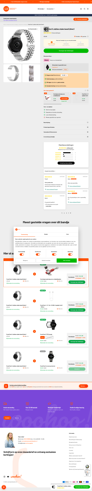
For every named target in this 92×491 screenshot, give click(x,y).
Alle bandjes (41, 8)
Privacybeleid (72, 466)
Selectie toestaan (46, 260)
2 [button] (64, 213)
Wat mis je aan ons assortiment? (77, 458)
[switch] (38, 254)
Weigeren (25, 260)
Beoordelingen (73, 464)
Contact (7, 418)
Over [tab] (67, 234)
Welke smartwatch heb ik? (11, 20)
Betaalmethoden (73, 442)
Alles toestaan (66, 260)
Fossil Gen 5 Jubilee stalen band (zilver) (36, 24)
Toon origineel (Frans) (52, 189)
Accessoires (50, 8)
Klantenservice (73, 437)
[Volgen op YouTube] (8, 477)
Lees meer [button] (48, 206)
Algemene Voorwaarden (75, 461)
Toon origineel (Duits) (75, 186)
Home (4, 24)
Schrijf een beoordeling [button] (66, 163)
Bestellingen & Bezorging (75, 439)
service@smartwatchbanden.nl (29, 441)
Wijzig (65, 69)
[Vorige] (85, 90)
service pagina (29, 443)
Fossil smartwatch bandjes (12, 24)
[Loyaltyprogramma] (4, 487)
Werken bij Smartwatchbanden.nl (77, 469)
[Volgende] (88, 90)
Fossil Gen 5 (55, 67)
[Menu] (90, 465)
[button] (48, 33)
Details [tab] (46, 234)
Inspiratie (71, 453)
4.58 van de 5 (70, 148)
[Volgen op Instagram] (4, 477)
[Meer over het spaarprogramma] (88, 36)
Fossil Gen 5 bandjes (23, 24)
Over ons (17, 418)
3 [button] (66, 213)
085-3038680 (27, 439)
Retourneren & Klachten (75, 445)
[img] (48, 176)
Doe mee (83, 386)
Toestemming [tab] (24, 234)
